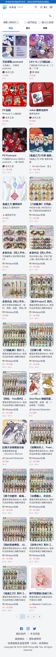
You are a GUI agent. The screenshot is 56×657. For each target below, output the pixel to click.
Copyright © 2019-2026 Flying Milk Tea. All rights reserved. (28, 648)
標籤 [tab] (45, 28)
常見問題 (35, 633)
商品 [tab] (11, 28)
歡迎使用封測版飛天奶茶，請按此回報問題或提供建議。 (28, 2)
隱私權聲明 (35, 638)
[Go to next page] (39, 616)
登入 (45, 7)
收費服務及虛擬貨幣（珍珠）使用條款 (28, 643)
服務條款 (19, 638)
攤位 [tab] (28, 28)
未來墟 (12, 7)
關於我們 (21, 633)
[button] (10, 22)
